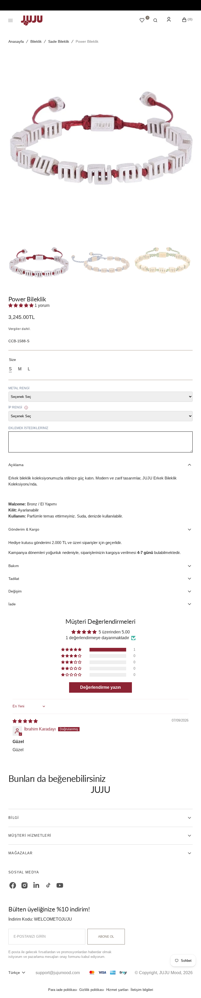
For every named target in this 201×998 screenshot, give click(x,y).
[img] (25, 721)
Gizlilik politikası (91, 990)
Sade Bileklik (58, 41)
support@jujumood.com (58, 972)
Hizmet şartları (117, 990)
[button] (155, 20)
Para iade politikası (62, 990)
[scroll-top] (189, 986)
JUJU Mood (170, 972)
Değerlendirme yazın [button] (100, 687)
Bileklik (36, 41)
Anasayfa (16, 41)
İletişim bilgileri (142, 990)
